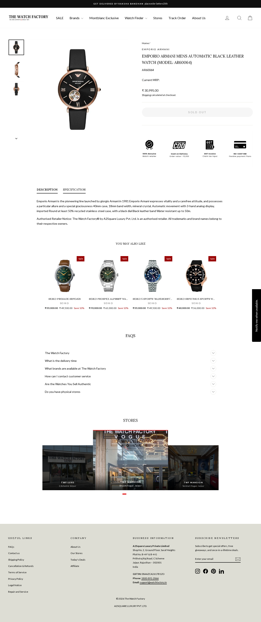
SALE (59, 18)
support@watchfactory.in (153, 582)
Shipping (146, 95)
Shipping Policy (16, 559)
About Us (199, 18)
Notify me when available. (256, 315)
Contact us (14, 553)
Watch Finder (134, 18)
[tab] (47, 190)
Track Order (177, 18)
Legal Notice (15, 585)
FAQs (11, 546)
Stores (157, 18)
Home (145, 43)
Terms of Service (17, 572)
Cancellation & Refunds (21, 566)
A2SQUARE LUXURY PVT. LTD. (130, 606)
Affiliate (75, 566)
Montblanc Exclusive (104, 18)
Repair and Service (18, 591)
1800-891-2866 (150, 578)
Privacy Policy (15, 578)
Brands (75, 18)
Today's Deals (78, 559)
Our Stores (77, 553)
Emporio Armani (156, 49)
